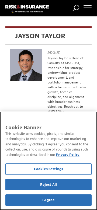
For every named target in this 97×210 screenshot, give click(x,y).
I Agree (48, 200)
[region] (48, 160)
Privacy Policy (67, 154)
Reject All (48, 184)
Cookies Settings (48, 169)
